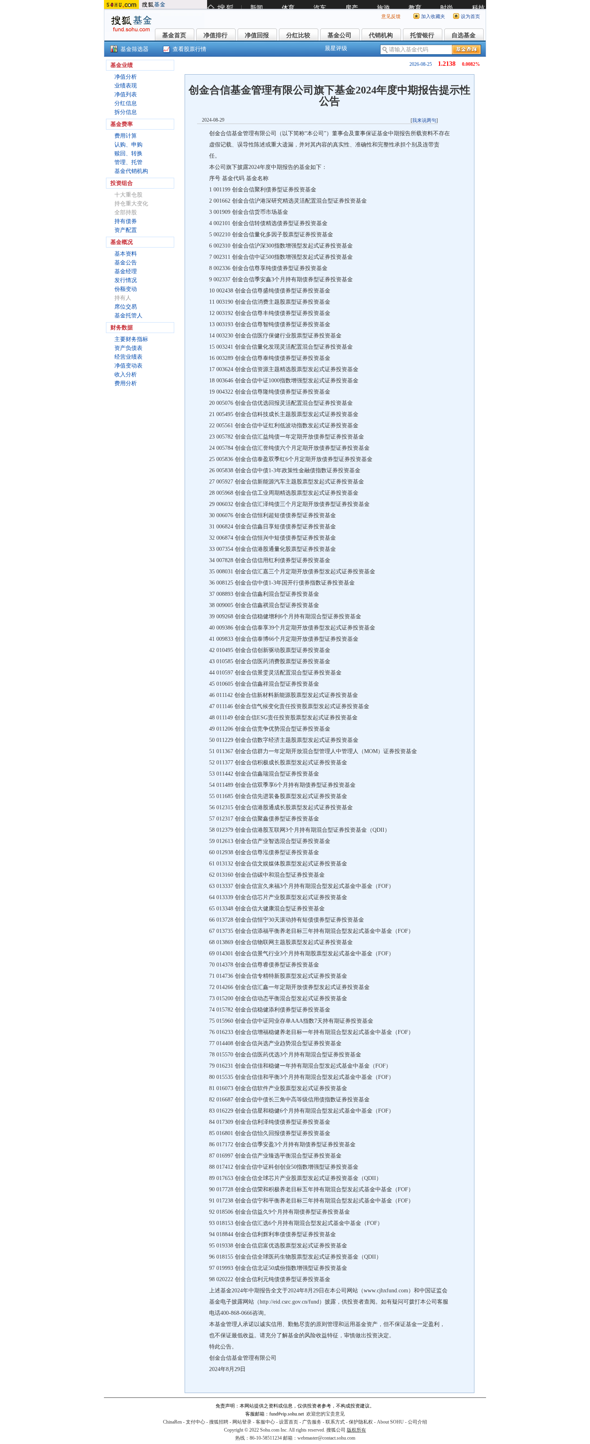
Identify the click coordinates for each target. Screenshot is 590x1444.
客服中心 (265, 1422)
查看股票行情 (189, 49)
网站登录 (242, 1422)
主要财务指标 (131, 339)
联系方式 (335, 1422)
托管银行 (422, 35)
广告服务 (311, 1422)
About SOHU (390, 1422)
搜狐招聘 (218, 1422)
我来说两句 (424, 120)
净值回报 (257, 35)
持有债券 (125, 221)
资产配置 (125, 230)
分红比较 (298, 35)
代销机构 (381, 35)
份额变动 (125, 289)
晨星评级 (336, 48)
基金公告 (125, 263)
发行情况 (125, 280)
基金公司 (340, 35)
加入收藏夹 (433, 16)
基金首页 (174, 35)
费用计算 (125, 136)
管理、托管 (128, 162)
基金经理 (125, 271)
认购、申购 (128, 145)
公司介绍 (417, 1422)
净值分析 (125, 77)
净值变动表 (128, 366)
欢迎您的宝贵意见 (325, 1414)
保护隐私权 (361, 1422)
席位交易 (125, 307)
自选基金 (464, 35)
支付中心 (195, 1422)
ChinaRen (172, 1422)
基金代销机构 (131, 171)
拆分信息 (125, 112)
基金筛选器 (134, 49)
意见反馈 (391, 16)
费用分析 (125, 383)
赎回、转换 (128, 153)
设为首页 (470, 16)
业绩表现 (125, 86)
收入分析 (125, 375)
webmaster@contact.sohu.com (326, 1438)
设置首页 (288, 1422)
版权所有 (356, 1430)
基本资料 (125, 254)
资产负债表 (128, 348)
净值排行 (215, 35)
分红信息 (125, 103)
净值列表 (125, 94)
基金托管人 (128, 316)
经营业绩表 (128, 357)
